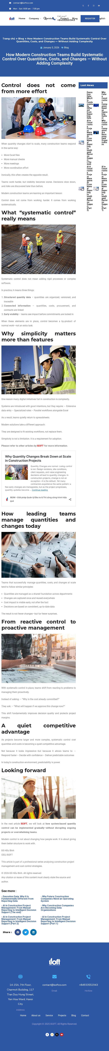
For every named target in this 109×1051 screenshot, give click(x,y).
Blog (21, 38)
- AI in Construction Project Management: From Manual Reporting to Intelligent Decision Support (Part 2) (18, 920)
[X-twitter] (83, 6)
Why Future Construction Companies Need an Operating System (104, 105)
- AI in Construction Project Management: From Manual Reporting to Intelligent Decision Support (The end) (18, 909)
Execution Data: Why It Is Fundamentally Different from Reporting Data (90, 105)
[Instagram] (94, 6)
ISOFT (40, 445)
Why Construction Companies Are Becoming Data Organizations (104, 132)
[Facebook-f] (88, 6)
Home (22, 18)
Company (34, 18)
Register (90, 18)
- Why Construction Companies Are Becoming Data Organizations (57, 907)
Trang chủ (9, 38)
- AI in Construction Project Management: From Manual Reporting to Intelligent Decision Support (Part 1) (58, 920)
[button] (18, 932)
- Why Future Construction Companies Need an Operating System (57, 898)
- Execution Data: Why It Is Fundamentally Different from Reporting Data (17, 898)
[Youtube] (99, 6)
